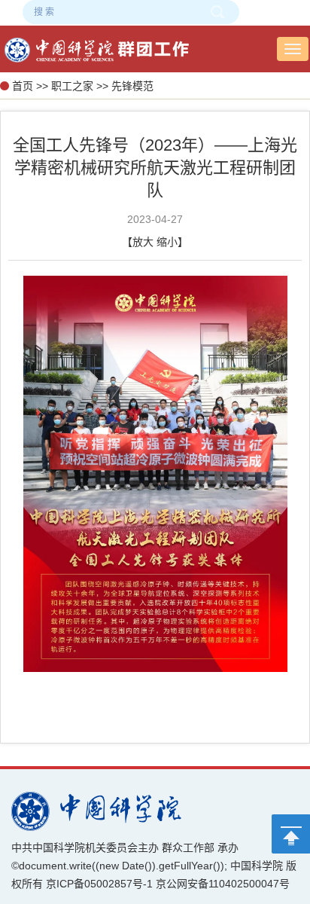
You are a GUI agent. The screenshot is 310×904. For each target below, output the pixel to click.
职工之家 (72, 86)
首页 (22, 86)
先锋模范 (132, 86)
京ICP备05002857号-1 (99, 884)
